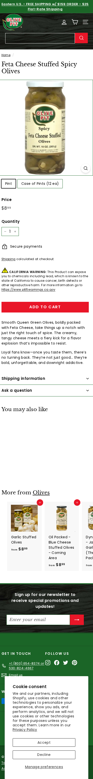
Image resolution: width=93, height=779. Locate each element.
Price (6, 199)
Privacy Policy (25, 729)
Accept (44, 742)
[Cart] (75, 22)
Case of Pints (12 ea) (40, 183)
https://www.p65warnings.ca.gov (28, 290)
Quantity (10, 221)
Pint (8, 183)
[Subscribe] (77, 620)
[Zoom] (85, 168)
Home (5, 55)
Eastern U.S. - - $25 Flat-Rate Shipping (45, 6)
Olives (41, 492)
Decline (44, 754)
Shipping (8, 259)
